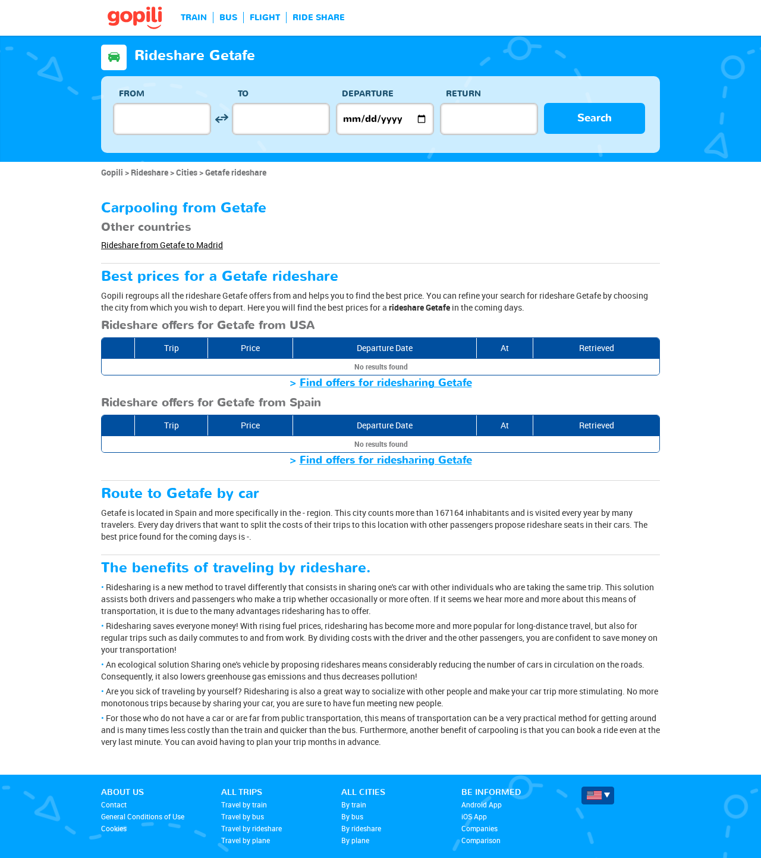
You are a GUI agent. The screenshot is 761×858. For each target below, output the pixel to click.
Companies (479, 828)
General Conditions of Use (142, 816)
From (131, 93)
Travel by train (244, 804)
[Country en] (597, 795)
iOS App (474, 816)
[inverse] (221, 118)
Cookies (114, 828)
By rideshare (361, 828)
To (243, 93)
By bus (352, 816)
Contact (114, 804)
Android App (481, 804)
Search (594, 118)
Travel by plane (245, 840)
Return (463, 93)
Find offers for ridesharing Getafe (386, 382)
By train (353, 804)
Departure (368, 93)
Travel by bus (242, 816)
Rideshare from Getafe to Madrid (162, 244)
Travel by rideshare (251, 828)
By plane (355, 840)
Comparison (481, 840)
